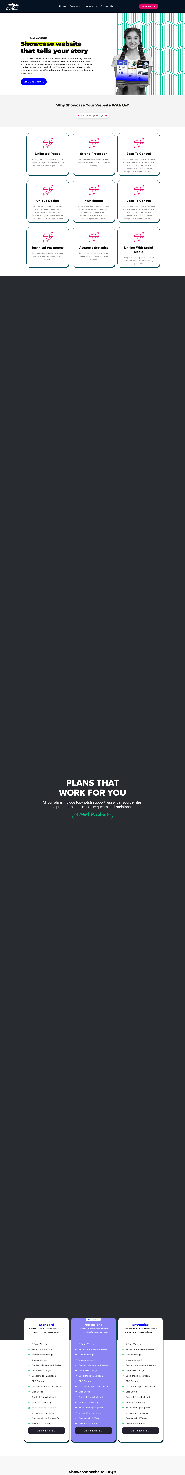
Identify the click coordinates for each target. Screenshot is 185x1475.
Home (62, 6)
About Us (91, 6)
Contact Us (106, 6)
